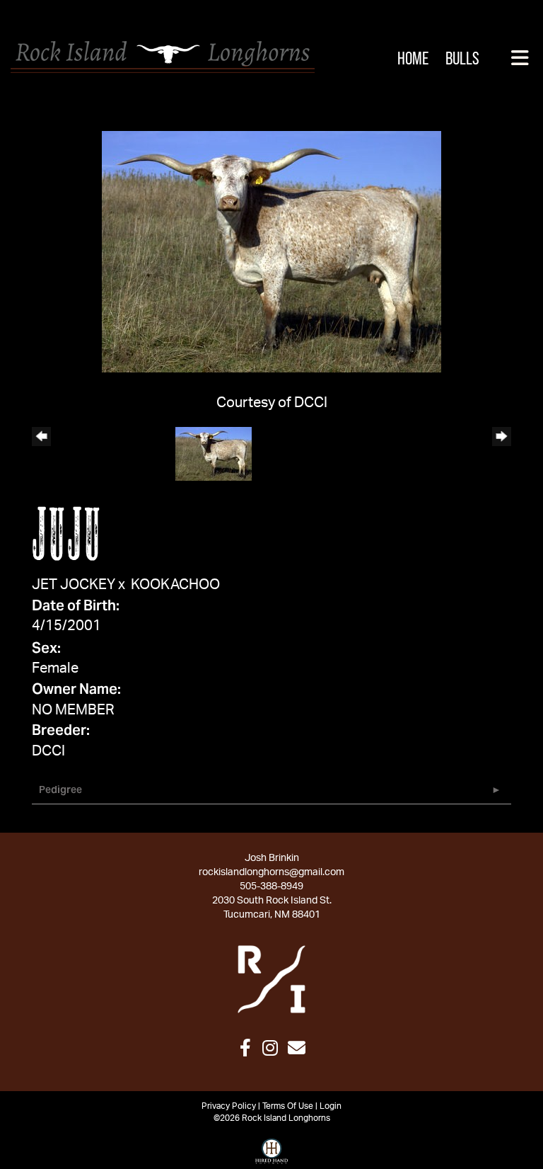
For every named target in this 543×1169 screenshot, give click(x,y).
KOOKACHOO (175, 585)
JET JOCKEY (73, 585)
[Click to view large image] (271, 251)
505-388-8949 (271, 886)
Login (330, 1106)
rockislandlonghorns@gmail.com (271, 872)
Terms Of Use (287, 1106)
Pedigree (60, 789)
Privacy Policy (229, 1106)
